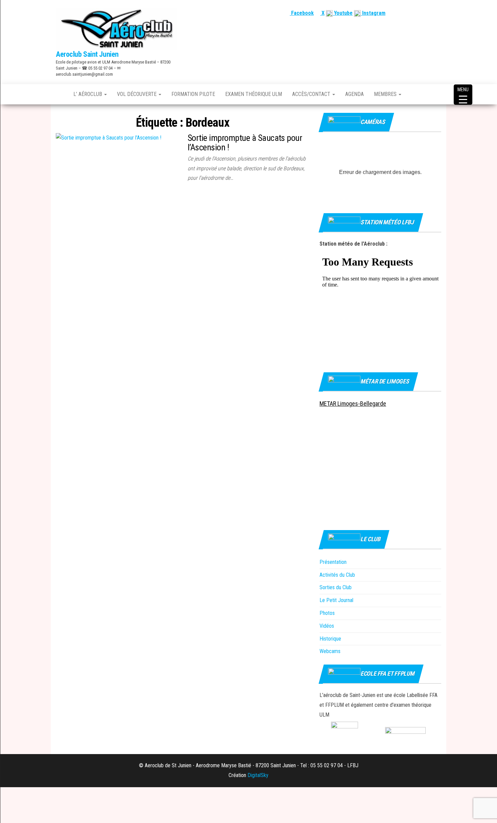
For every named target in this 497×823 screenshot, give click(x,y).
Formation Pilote (193, 94)
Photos (327, 613)
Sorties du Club (336, 587)
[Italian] (437, 13)
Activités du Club (337, 575)
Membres (386, 94)
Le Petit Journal (336, 600)
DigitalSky (257, 775)
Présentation (333, 562)
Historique (330, 638)
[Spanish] (421, 13)
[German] (429, 13)
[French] (405, 13)
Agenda (354, 94)
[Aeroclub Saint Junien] (59, 94)
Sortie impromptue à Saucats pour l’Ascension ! (245, 143)
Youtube (343, 13)
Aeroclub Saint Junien (87, 54)
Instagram (373, 13)
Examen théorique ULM (253, 94)
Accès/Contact (312, 94)
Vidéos (327, 626)
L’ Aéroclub (88, 94)
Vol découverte (137, 94)
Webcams (330, 651)
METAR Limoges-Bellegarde (353, 403)
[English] (413, 13)
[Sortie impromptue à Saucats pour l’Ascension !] (108, 137)
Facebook (302, 13)
